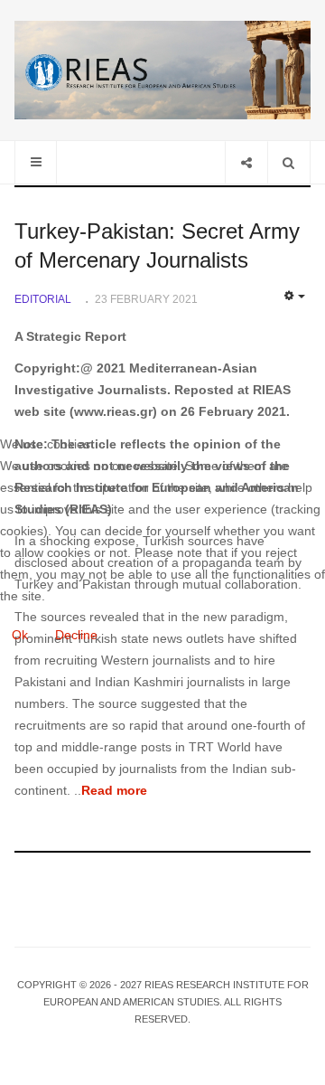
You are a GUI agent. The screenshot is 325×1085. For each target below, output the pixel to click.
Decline (76, 634)
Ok (20, 634)
